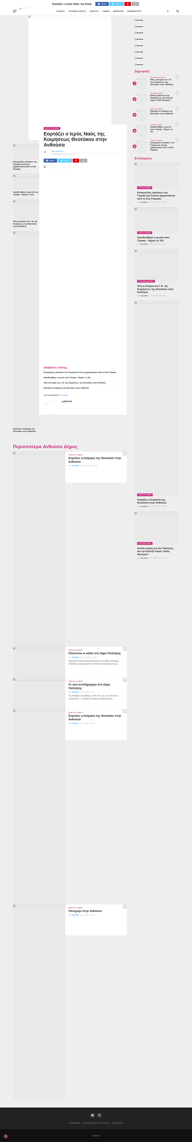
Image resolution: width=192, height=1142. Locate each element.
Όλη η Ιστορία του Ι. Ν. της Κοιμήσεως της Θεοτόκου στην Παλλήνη (25, 223)
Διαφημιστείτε (134, 11)
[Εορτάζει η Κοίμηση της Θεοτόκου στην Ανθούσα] (26, 233)
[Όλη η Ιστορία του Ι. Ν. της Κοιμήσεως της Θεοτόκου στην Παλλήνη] (26, 201)
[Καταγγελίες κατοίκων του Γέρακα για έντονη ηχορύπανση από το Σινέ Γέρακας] (26, 145)
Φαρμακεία (118, 11)
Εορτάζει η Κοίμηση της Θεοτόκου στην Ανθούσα (24, 430)
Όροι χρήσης (117, 1123)
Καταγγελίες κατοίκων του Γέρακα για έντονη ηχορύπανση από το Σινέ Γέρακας (25, 165)
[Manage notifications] (6, 1136)
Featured (64, 395)
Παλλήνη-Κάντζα (77, 11)
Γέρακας (60, 11)
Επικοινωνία (74, 1123)
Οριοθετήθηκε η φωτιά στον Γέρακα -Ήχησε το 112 (26, 193)
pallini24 (59, 151)
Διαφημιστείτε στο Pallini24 (96, 1123)
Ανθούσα (94, 11)
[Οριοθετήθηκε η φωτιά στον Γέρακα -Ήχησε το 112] (26, 176)
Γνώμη (105, 11)
